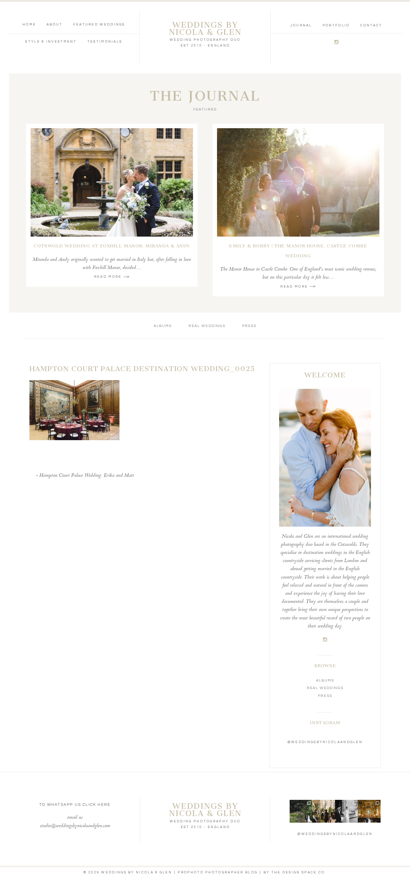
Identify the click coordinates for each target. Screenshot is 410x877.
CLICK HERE (96, 805)
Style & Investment (51, 41)
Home (29, 24)
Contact (371, 25)
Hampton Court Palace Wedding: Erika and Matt (86, 476)
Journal (301, 25)
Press (249, 326)
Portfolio (336, 25)
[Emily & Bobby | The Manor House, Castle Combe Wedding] (298, 182)
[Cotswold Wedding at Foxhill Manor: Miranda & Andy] (112, 182)
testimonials (104, 41)
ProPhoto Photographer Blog (218, 872)
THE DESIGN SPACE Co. (299, 872)
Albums (163, 326)
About (55, 24)
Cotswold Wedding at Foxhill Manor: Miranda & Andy (112, 246)
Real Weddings (206, 326)
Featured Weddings (99, 24)
